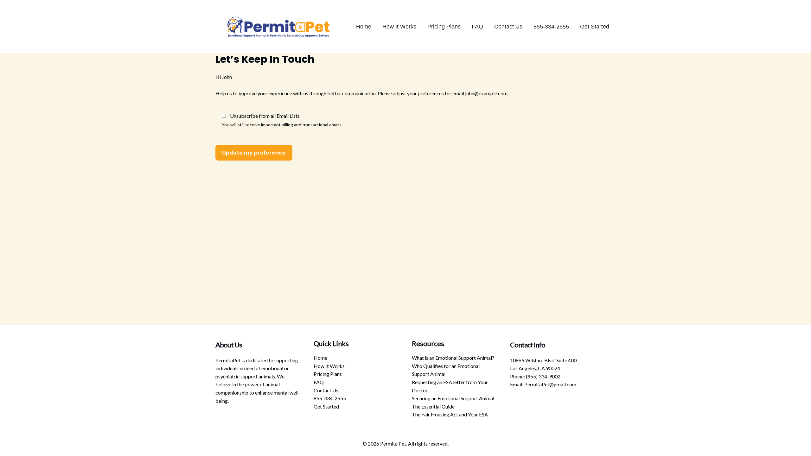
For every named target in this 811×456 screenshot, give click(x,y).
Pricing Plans (444, 26)
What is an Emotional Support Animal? (453, 358)
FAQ (477, 26)
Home (363, 26)
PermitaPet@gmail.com (550, 384)
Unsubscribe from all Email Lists (265, 116)
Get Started (594, 26)
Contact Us (508, 26)
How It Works (399, 26)
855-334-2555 (551, 26)
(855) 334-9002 (543, 376)
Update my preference (254, 152)
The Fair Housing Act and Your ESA (450, 414)
